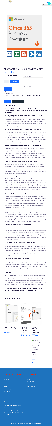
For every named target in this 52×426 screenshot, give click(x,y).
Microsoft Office (26, 95)
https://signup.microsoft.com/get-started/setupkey (18, 117)
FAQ (5, 381)
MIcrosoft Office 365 (35, 95)
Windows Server (31, 389)
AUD (44, 4)
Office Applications (31, 386)
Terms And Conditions (9, 394)
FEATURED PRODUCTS (15, 95)
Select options (26, 314)
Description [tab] (7, 101)
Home (28, 379)
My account (7, 379)
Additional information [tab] (17, 101)
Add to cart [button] (11, 314)
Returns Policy (7, 391)
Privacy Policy (7, 389)
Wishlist (6, 384)
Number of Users (12, 75)
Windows (29, 384)
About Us (6, 386)
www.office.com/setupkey (16, 252)
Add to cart (14, 81)
